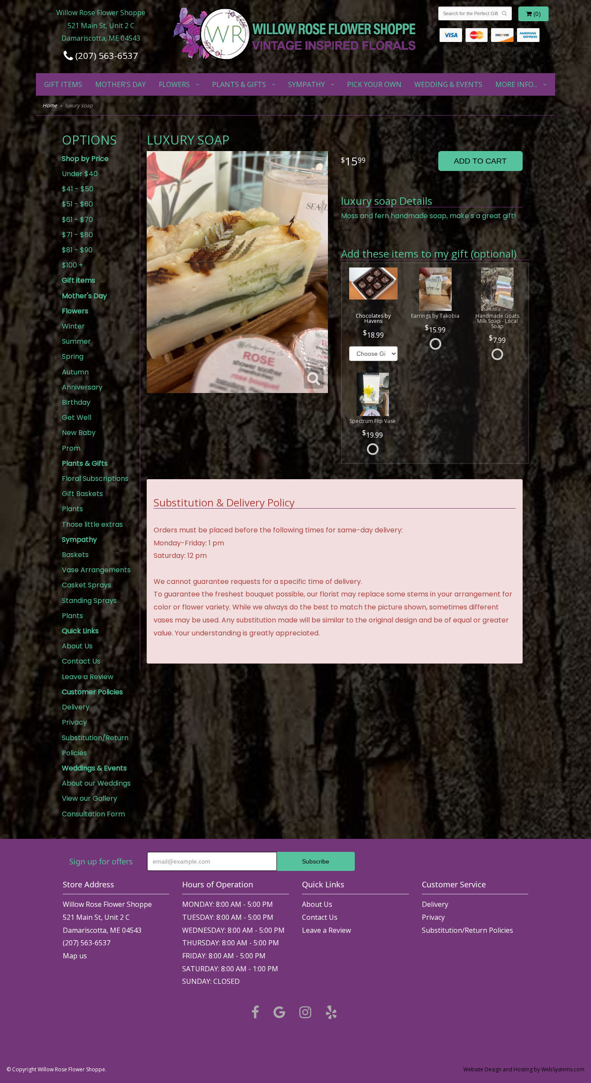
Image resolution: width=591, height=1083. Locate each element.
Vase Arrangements (96, 570)
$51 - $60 (77, 204)
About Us (77, 646)
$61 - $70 (77, 220)
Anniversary (82, 387)
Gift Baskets (82, 494)
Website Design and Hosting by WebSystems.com (524, 1069)
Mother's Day (120, 84)
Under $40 (80, 174)
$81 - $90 (77, 250)
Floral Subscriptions (95, 478)
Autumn (75, 372)
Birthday (76, 402)
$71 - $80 (77, 235)
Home (49, 105)
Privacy (74, 722)
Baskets (75, 555)
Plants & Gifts (239, 84)
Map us (75, 956)
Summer (76, 341)
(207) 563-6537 (105, 55)
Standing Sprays (89, 601)
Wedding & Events (448, 84)
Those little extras (92, 524)
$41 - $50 (77, 189)
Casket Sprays (86, 585)
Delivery (76, 707)
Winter (73, 326)
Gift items (63, 84)
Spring (73, 356)
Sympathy (306, 84)
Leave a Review (87, 677)
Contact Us (81, 661)
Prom (71, 448)
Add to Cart (480, 161)
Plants (72, 509)
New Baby (79, 433)
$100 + (72, 265)
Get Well (76, 417)
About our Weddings (96, 783)
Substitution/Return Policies (95, 745)
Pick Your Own (374, 84)
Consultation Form (93, 814)
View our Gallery (89, 798)
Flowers (174, 84)
